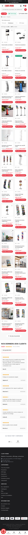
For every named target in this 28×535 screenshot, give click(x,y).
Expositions (4, 474)
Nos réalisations (5, 486)
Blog (2, 491)
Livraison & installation (6, 495)
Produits (8, 16)
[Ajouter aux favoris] (12, 30)
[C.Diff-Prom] (12, 6)
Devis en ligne (4, 493)
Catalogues (4, 489)
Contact (3, 506)
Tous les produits (5, 467)
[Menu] (2, 5)
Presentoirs (4, 469)
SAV (2, 497)
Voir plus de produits (15, 336)
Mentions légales (5, 508)
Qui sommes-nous (5, 503)
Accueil (3, 16)
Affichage (3, 472)
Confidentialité (4, 510)
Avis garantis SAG (7, 350)
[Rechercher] (25, 9)
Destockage (13, 13)
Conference (4, 476)
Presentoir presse (5, 478)
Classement (4, 480)
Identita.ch (16, 528)
